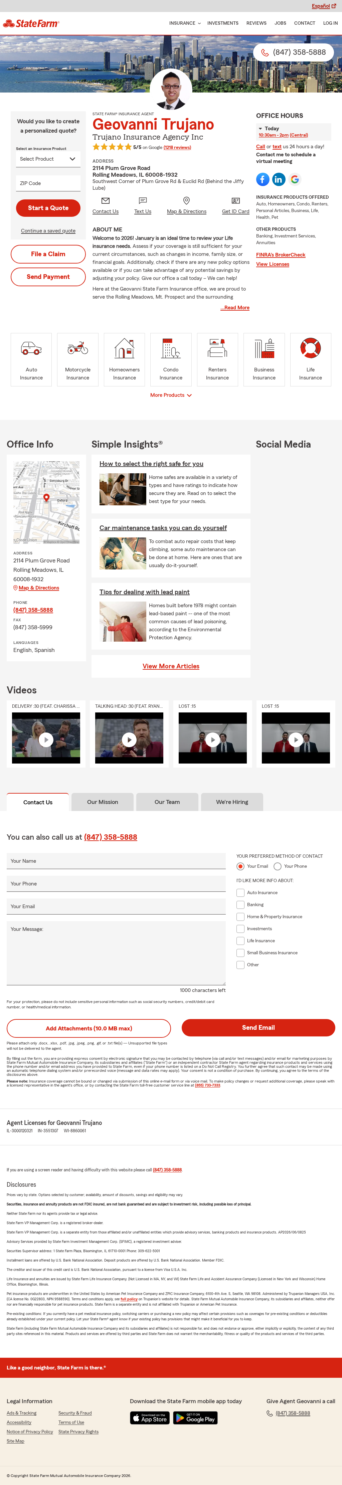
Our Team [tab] (167, 802)
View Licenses (272, 264)
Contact (304, 23)
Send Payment (48, 277)
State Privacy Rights (78, 1432)
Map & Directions (39, 588)
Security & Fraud (75, 1413)
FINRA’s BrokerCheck (281, 255)
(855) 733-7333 (207, 1085)
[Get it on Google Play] (195, 1418)
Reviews (256, 23)
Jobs (280, 23)
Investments (222, 23)
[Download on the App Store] (150, 1418)
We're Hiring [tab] (232, 802)
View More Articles (171, 666)
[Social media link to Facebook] (263, 179)
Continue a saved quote (48, 230)
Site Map (15, 1441)
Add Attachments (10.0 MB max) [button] (89, 1028)
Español (321, 6)
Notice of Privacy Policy (30, 1432)
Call (260, 146)
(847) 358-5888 (33, 610)
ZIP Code (30, 183)
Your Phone (24, 883)
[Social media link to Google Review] (295, 179)
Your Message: (27, 929)
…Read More (234, 307)
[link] (31, 23)
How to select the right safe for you (151, 464)
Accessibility (19, 1422)
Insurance (182, 23)
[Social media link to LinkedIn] (279, 179)
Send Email (258, 1027)
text (277, 146)
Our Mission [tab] (102, 802)
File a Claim (48, 254)
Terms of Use (71, 1422)
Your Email (23, 906)
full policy (129, 1299)
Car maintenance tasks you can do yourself (163, 528)
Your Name (23, 861)
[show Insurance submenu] (198, 23)
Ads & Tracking (21, 1413)
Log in (330, 23)
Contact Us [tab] (37, 802)
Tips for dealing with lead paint (145, 592)
